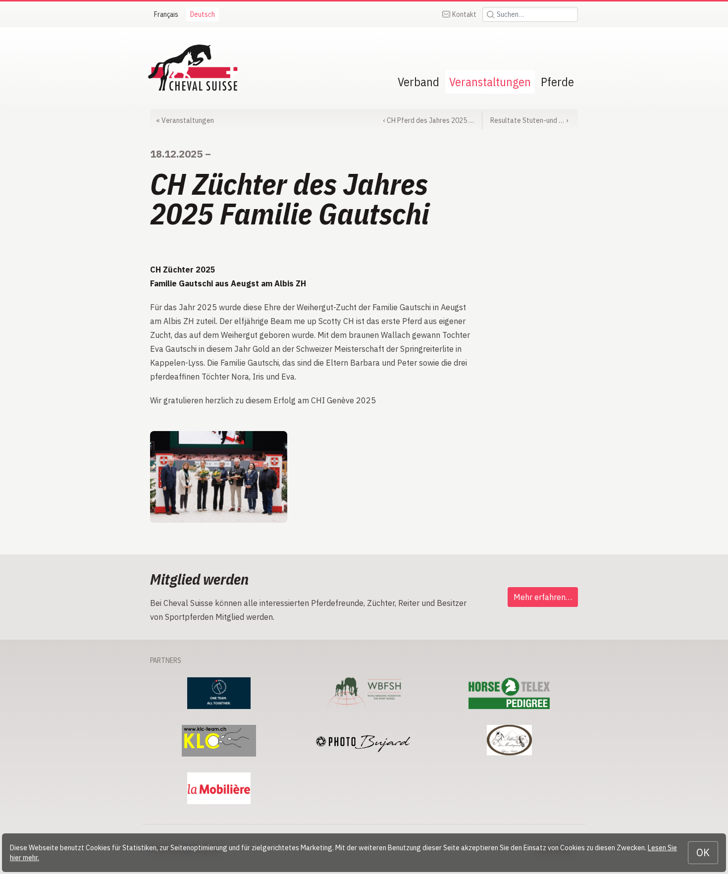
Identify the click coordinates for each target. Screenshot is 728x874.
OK (703, 852)
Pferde (557, 82)
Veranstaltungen (490, 82)
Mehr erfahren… (543, 597)
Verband (418, 82)
